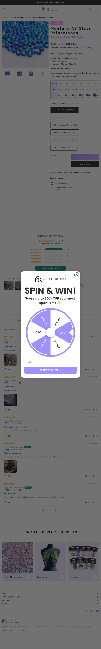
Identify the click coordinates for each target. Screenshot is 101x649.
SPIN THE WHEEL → (50, 370)
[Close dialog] (76, 274)
